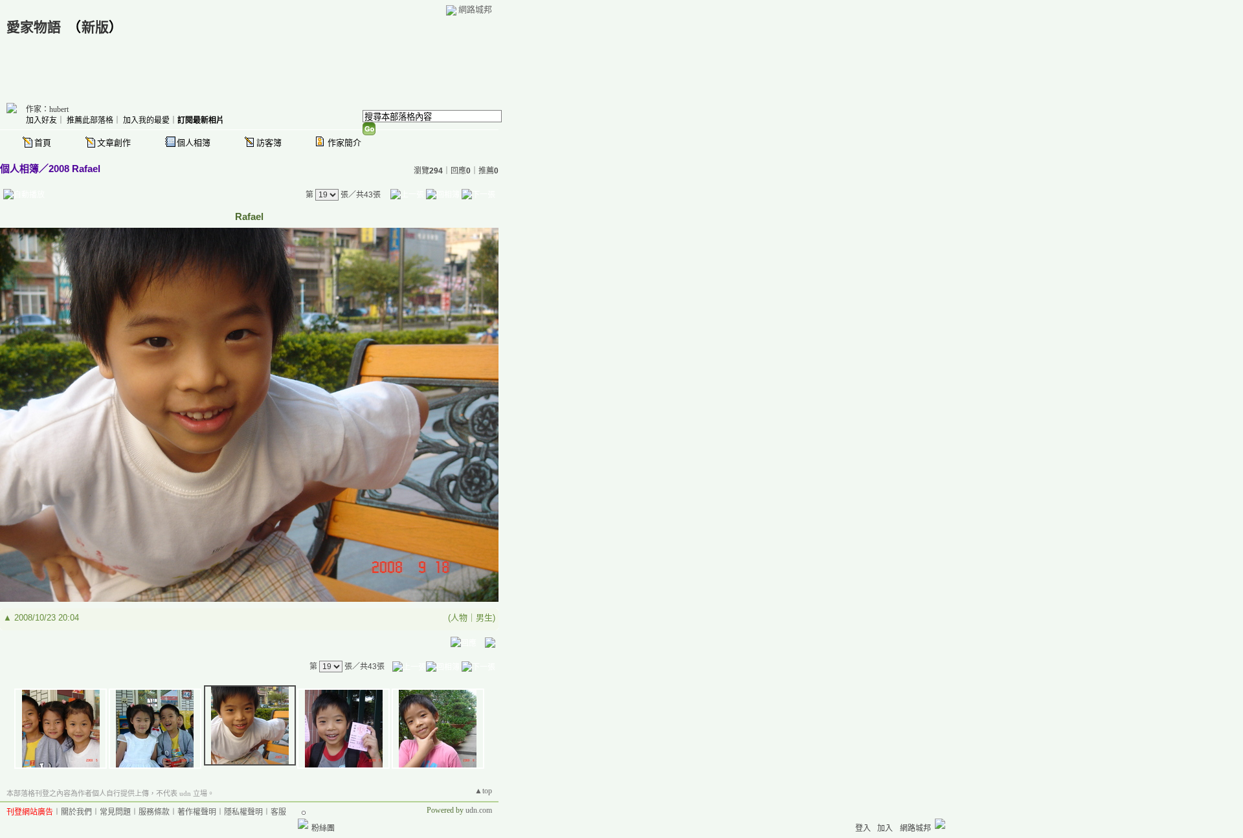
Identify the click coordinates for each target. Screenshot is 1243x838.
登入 (863, 828)
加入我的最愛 (146, 120)
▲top (483, 790)
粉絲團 (323, 828)
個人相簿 (193, 143)
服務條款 (154, 812)
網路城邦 (475, 9)
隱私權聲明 (243, 812)
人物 (459, 618)
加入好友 (41, 120)
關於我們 (76, 812)
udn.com (478, 810)
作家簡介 (344, 143)
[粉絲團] (303, 824)
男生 (484, 618)
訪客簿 (269, 143)
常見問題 (115, 812)
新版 (95, 27)
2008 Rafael (74, 168)
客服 (278, 812)
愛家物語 (33, 27)
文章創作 (114, 143)
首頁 (42, 143)
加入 (885, 828)
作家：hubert (47, 109)
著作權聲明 (196, 812)
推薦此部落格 (90, 120)
